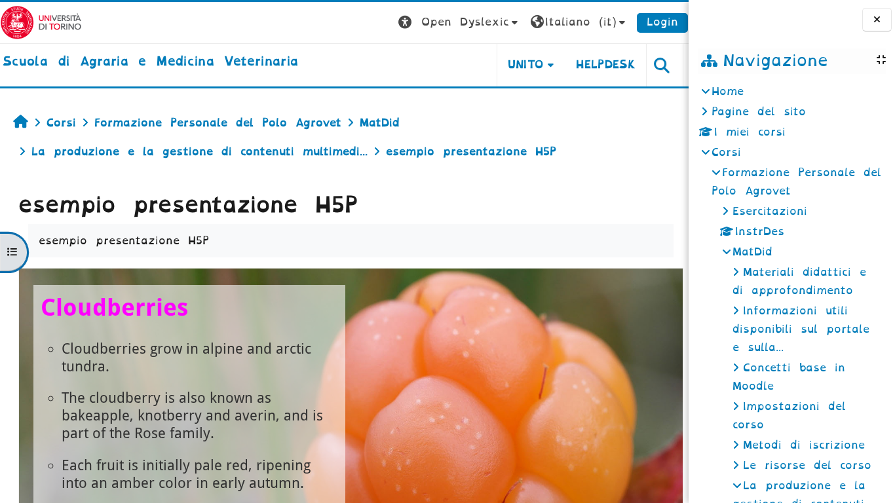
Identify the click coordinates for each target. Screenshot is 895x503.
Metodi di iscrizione (804, 445)
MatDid (752, 252)
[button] (459, 22)
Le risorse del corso (807, 465)
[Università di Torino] (41, 22)
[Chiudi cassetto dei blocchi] (877, 20)
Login (662, 22)
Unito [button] (526, 64)
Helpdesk (606, 64)
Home (728, 91)
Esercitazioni (770, 211)
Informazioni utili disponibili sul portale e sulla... (801, 329)
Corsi (726, 152)
